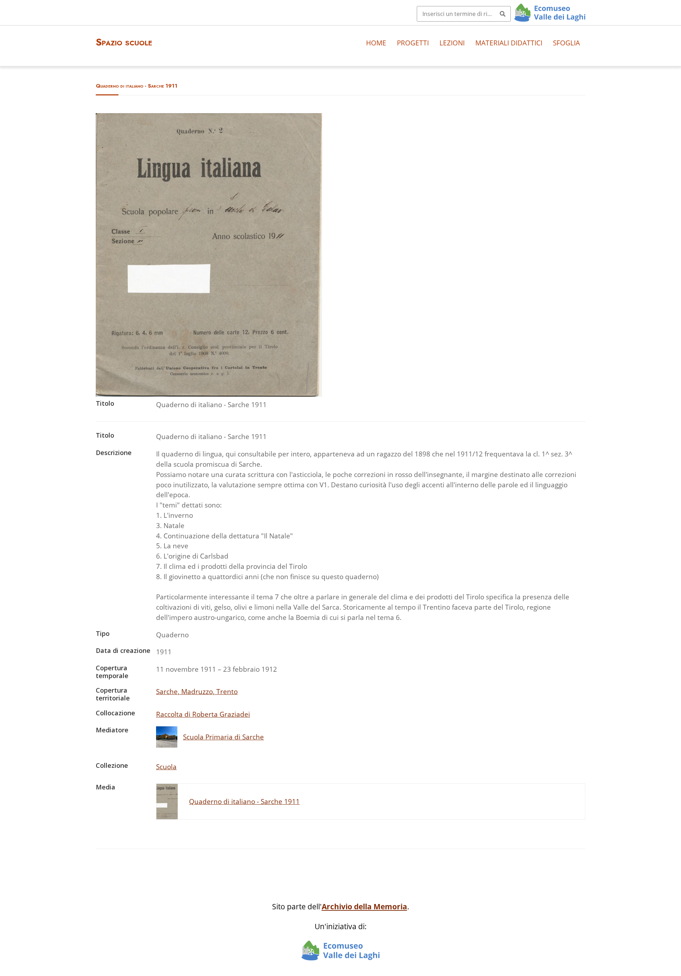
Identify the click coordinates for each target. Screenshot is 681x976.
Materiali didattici (508, 43)
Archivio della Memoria (364, 906)
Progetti (413, 43)
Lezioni (452, 43)
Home (376, 43)
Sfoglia (566, 43)
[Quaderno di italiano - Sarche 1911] (209, 394)
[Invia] (502, 14)
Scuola (166, 766)
